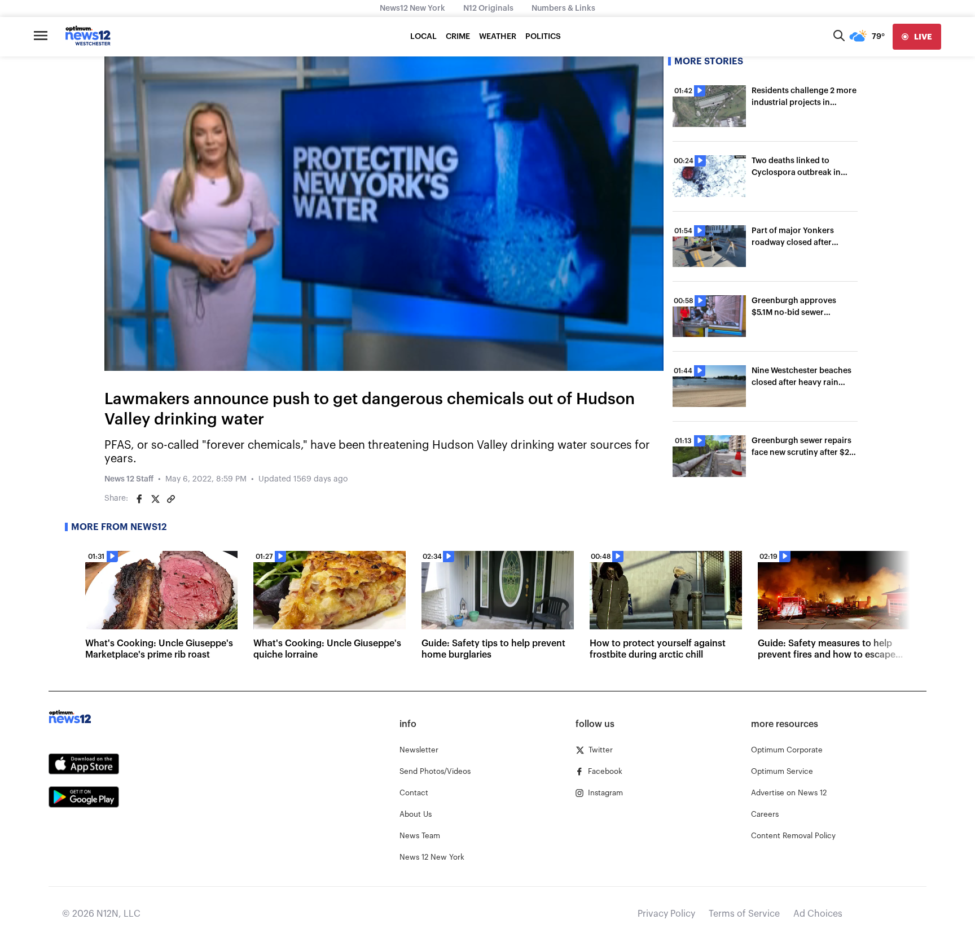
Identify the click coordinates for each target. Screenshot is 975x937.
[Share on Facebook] (139, 498)
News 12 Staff (128, 479)
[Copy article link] (170, 498)
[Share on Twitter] (155, 498)
